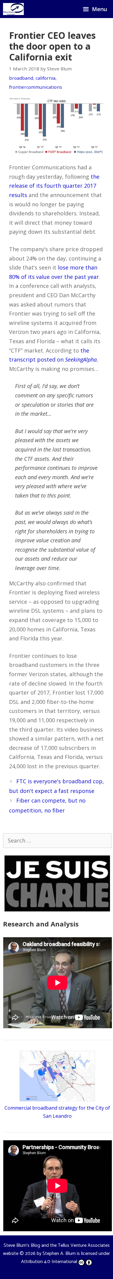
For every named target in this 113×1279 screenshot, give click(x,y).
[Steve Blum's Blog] (13, 9)
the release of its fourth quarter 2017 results (54, 186)
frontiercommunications (35, 87)
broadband (21, 78)
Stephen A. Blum (59, 1254)
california (45, 78)
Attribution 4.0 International (49, 1262)
